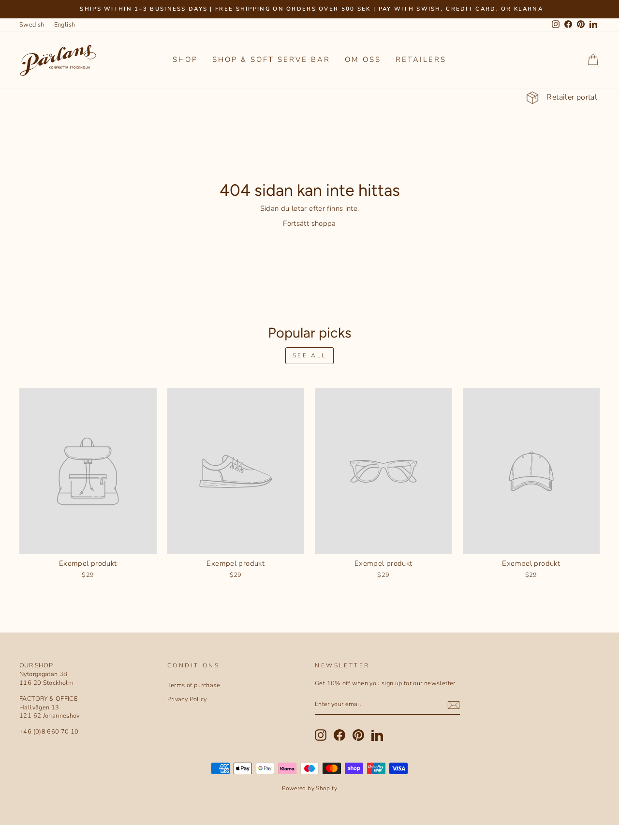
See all (309, 355)
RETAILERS (421, 59)
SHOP (185, 59)
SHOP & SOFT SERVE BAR (271, 59)
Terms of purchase (193, 685)
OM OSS (363, 59)
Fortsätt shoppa (309, 223)
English (64, 24)
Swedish (31, 24)
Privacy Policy (187, 699)
